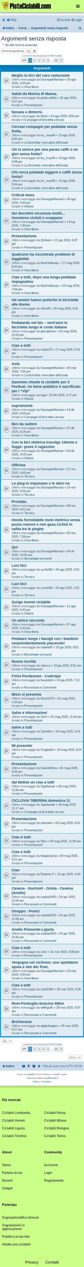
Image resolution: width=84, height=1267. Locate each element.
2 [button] (34, 60)
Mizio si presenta (26, 694)
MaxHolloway (50, 263)
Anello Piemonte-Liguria (33, 929)
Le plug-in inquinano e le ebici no (41, 483)
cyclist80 (46, 569)
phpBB (30, 1074)
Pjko (43, 841)
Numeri (7, 1180)
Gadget (7, 1188)
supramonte (22, 405)
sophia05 (47, 647)
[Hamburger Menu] (78, 6)
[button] (24, 60)
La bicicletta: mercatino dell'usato (46, 142)
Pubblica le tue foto (16, 1236)
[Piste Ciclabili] (42, 5)
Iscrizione (51, 1165)
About (7, 1152)
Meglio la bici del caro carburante (41, 75)
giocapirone (48, 331)
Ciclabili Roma (54, 1112)
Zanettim (46, 731)
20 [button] (56, 60)
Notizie (28, 206)
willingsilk (47, 1007)
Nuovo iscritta (24, 661)
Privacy (31, 1262)
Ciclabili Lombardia (16, 1112)
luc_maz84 (48, 135)
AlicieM (45, 308)
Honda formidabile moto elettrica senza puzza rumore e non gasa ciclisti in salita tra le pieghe (46, 524)
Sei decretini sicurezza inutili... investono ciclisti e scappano (38, 215)
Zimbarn (46, 240)
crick (44, 951)
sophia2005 (48, 897)
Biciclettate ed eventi (38, 558)
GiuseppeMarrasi (52, 79)
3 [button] (39, 60)
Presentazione (24, 236)
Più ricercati (11, 1100)
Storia (6, 1165)
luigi (43, 395)
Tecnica (29, 476)
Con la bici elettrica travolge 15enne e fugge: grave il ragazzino (44, 444)
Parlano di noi (12, 1172)
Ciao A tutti (21, 837)
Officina (18, 465)
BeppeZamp (49, 855)
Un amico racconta (28, 620)
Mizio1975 (47, 698)
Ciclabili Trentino (14, 1136)
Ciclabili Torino (55, 1136)
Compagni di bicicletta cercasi (44, 119)
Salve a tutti (22, 727)
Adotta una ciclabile (16, 1244)
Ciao (16, 870)
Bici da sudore (24, 424)
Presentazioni (33, 105)
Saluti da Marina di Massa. (34, 94)
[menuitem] (12, 19)
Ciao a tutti (21, 345)
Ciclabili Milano (55, 1120)
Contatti (52, 1262)
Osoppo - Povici (26, 911)
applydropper (49, 1025)
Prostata (19, 501)
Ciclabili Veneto (13, 1120)
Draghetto (47, 749)
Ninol (44, 116)
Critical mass (23, 195)
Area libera (31, 86)
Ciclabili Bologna (56, 1128)
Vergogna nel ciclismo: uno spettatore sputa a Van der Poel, (45, 964)
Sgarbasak (48, 786)
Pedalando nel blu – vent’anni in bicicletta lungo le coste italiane (39, 324)
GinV (44, 716)
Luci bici (19, 565)
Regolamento (54, 1180)
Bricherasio (22, 1022)
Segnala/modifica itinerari (20, 1217)
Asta (16, 364)
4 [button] (43, 60)
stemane (46, 823)
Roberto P (47, 874)
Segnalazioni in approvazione (13, 1227)
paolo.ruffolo (49, 97)
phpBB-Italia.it (51, 1078)
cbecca (45, 665)
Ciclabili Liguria (13, 1128)
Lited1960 (47, 989)
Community (53, 1152)
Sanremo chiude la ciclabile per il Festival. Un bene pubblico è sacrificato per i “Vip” (46, 386)
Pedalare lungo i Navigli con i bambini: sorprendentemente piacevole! (45, 640)
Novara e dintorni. (27, 112)
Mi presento (22, 745)
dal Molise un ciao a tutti (33, 782)
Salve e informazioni (29, 712)
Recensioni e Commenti (40, 687)
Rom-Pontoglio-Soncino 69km (38, 1003)
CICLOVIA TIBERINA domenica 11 (41, 800)
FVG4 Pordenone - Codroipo (36, 676)
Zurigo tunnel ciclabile (31, 602)
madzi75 (46, 349)
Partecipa (9, 1204)
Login (48, 1172)
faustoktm (47, 680)
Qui (15, 547)
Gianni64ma (49, 768)
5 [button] (48, 60)
